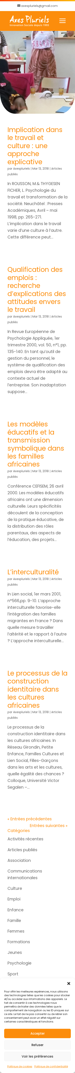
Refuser (37, 1045)
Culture (15, 888)
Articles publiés (22, 850)
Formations (19, 942)
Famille (14, 920)
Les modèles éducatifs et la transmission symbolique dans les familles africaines (36, 444)
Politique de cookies (19, 1066)
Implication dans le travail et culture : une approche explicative (35, 145)
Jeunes (15, 952)
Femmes (16, 931)
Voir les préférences (37, 1056)
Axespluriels (21, 168)
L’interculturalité (33, 572)
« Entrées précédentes (30, 819)
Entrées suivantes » (49, 825)
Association (19, 860)
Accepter (37, 1033)
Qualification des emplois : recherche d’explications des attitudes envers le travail (37, 289)
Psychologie (19, 963)
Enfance (16, 910)
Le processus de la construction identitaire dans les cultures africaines (38, 689)
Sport (13, 974)
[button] (69, 983)
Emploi (14, 899)
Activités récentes (25, 839)
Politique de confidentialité (51, 1066)
